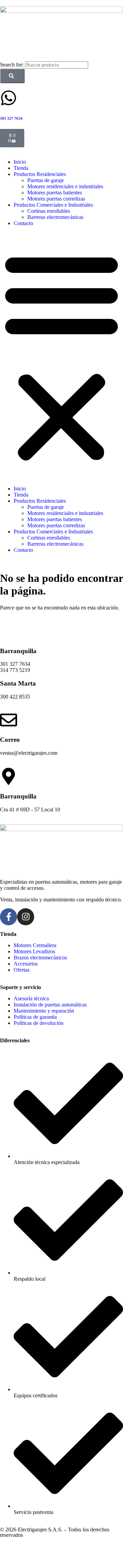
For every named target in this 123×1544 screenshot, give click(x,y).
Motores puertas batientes (54, 192)
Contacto (23, 223)
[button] (61, 356)
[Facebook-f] (8, 916)
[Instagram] (25, 916)
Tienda (21, 168)
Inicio (20, 162)
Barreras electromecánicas (55, 217)
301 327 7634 (11, 118)
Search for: (12, 65)
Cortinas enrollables (48, 211)
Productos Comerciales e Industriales (53, 205)
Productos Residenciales (40, 174)
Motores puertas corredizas (56, 199)
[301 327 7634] (8, 97)
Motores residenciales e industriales (65, 186)
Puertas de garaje (45, 180)
